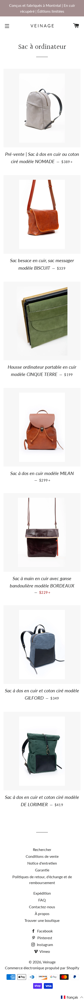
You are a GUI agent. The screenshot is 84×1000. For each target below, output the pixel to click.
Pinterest (44, 937)
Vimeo (44, 951)
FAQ (42, 900)
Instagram (44, 944)
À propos (42, 913)
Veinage (49, 962)
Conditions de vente (42, 856)
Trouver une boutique (42, 920)
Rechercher (42, 849)
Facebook (44, 931)
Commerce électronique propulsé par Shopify (42, 968)
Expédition (42, 893)
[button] (72, 997)
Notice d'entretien (42, 863)
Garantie (42, 870)
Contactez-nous (42, 906)
